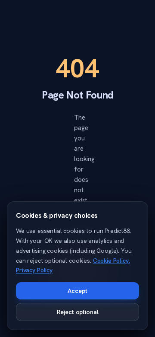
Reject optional (78, 312)
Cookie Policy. (111, 260)
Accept (77, 291)
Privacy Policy (34, 270)
